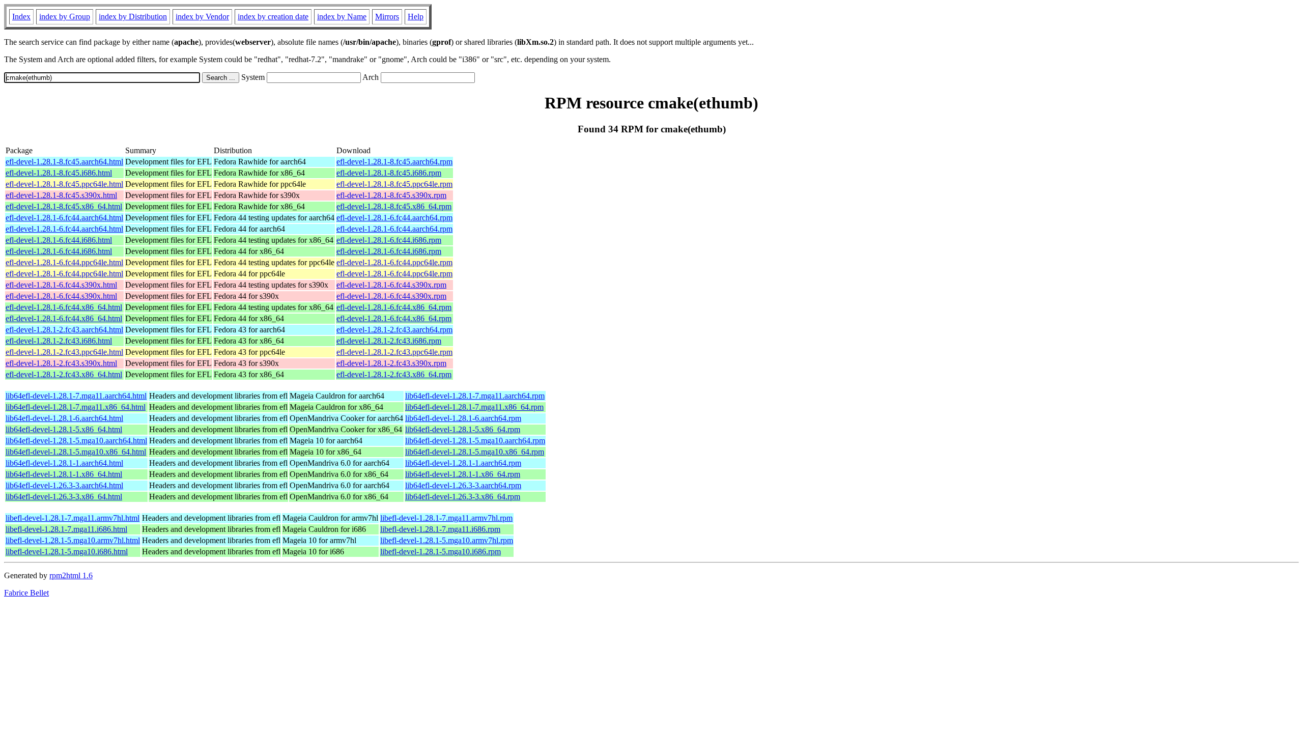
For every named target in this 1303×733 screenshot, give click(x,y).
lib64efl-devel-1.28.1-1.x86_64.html (64, 474)
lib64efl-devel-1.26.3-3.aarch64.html (64, 485)
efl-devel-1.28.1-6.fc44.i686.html (59, 240)
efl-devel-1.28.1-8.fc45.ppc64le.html (64, 184)
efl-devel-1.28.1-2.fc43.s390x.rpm (391, 363)
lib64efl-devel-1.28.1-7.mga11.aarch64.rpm (475, 395)
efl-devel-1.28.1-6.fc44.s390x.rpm (391, 284)
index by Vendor (202, 16)
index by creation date (273, 16)
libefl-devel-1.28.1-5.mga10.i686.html (67, 551)
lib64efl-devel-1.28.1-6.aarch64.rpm (463, 418)
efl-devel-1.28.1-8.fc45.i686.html (59, 172)
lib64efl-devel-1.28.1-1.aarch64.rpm (463, 463)
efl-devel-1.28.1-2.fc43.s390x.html (61, 363)
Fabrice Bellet (26, 592)
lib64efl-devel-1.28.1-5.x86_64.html (64, 429)
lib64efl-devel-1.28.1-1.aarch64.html (64, 463)
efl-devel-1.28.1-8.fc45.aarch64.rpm (394, 161)
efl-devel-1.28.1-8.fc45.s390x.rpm (391, 195)
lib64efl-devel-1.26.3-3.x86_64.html (64, 496)
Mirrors (387, 16)
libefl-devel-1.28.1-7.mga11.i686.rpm (440, 529)
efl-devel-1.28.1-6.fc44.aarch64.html (64, 217)
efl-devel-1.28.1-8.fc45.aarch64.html (64, 161)
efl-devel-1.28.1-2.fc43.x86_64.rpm (393, 374)
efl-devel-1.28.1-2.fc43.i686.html (59, 340)
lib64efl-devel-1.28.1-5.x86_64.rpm (462, 429)
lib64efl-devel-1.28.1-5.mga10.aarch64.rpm (475, 440)
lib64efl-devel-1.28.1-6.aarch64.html (64, 418)
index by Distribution (133, 16)
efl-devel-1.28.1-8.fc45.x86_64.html (64, 206)
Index (21, 16)
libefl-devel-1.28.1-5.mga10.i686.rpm (440, 551)
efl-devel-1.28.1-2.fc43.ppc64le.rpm (394, 352)
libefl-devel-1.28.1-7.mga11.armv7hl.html (72, 518)
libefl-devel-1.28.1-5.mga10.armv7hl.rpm (446, 540)
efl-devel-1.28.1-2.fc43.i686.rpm (388, 340)
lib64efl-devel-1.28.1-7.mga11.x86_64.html (76, 407)
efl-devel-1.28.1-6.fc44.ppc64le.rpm (394, 262)
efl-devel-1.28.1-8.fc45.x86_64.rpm (393, 206)
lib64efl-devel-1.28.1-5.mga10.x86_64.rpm (474, 451)
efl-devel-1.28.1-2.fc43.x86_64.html (64, 374)
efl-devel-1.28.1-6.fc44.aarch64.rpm (394, 217)
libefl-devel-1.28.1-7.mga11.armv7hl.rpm (446, 518)
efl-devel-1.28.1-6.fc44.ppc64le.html (64, 262)
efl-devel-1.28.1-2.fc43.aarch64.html (64, 329)
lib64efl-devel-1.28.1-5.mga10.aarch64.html (76, 440)
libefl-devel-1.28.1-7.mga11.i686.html (66, 529)
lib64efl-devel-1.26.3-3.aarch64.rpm (463, 485)
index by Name (341, 16)
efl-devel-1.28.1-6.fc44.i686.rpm (388, 240)
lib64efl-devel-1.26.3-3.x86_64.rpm (462, 496)
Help (415, 16)
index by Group (64, 16)
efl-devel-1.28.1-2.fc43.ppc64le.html (64, 352)
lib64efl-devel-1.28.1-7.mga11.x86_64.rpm (474, 407)
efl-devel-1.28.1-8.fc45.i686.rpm (388, 172)
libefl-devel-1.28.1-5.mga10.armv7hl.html (73, 540)
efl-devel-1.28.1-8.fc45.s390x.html (61, 195)
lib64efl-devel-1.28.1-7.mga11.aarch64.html (76, 395)
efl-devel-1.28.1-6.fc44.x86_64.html (64, 307)
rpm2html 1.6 (71, 575)
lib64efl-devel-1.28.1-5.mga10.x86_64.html (76, 451)
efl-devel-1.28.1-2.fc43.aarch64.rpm (394, 329)
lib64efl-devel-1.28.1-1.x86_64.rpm (462, 474)
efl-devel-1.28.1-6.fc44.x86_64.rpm (393, 307)
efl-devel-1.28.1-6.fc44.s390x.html (61, 284)
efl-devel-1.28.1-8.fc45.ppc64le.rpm (394, 184)
